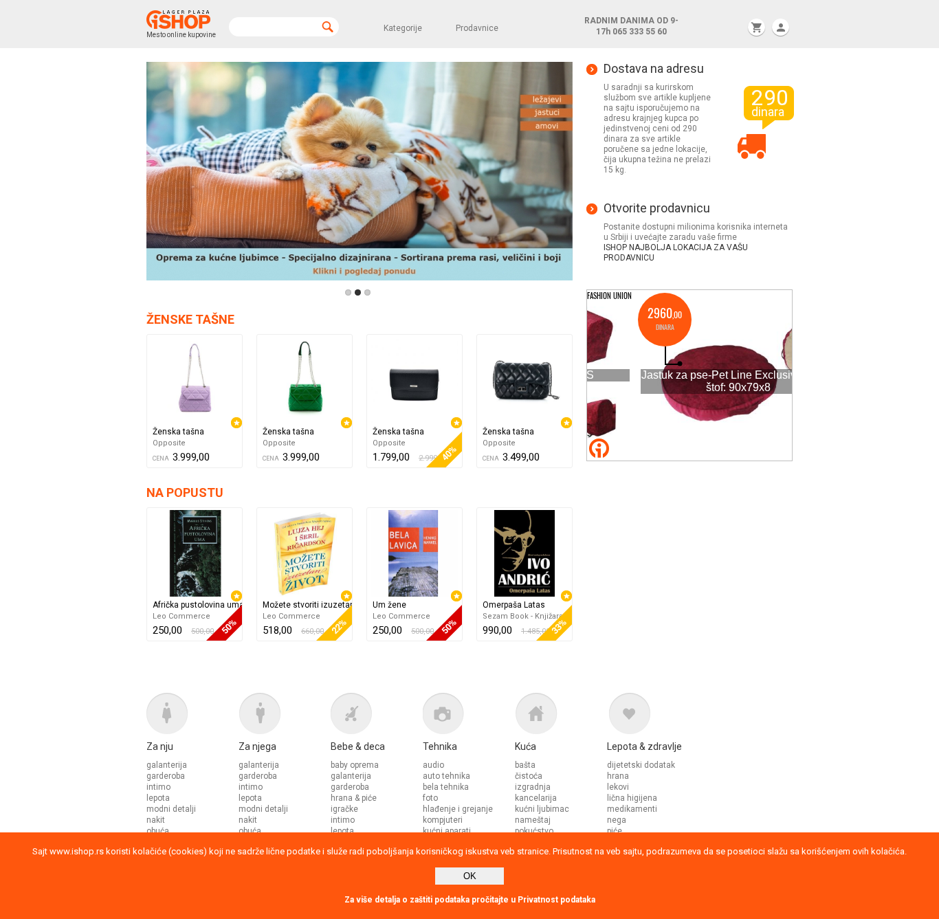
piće (614, 831)
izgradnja (533, 787)
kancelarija (536, 798)
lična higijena (632, 798)
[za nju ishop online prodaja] (192, 717)
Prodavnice (477, 28)
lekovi (618, 787)
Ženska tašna (178, 431)
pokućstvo (534, 831)
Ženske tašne (190, 319)
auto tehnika (446, 776)
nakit (155, 820)
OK (469, 876)
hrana (618, 776)
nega (616, 820)
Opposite (169, 443)
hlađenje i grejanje (458, 809)
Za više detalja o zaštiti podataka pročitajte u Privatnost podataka (469, 900)
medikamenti (632, 809)
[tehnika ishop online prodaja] (469, 717)
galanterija (166, 765)
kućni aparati (447, 831)
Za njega (257, 746)
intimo (158, 787)
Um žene (389, 605)
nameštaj (533, 820)
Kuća (525, 746)
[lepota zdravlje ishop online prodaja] (653, 717)
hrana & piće (354, 798)
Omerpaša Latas (514, 605)
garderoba (165, 776)
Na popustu (184, 492)
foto (430, 798)
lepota (158, 798)
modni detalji (171, 809)
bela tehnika (446, 787)
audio (433, 765)
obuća (157, 831)
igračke (344, 809)
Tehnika (440, 746)
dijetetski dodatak (641, 765)
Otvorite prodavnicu (657, 208)
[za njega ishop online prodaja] (285, 717)
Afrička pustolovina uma (197, 605)
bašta (525, 765)
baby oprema (355, 765)
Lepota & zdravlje (644, 746)
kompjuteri (443, 820)
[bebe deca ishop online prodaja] (377, 717)
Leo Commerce (181, 616)
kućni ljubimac (542, 809)
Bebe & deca (358, 746)
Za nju (159, 746)
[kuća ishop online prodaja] (561, 717)
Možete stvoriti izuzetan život (307, 605)
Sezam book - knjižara (523, 616)
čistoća (528, 776)
